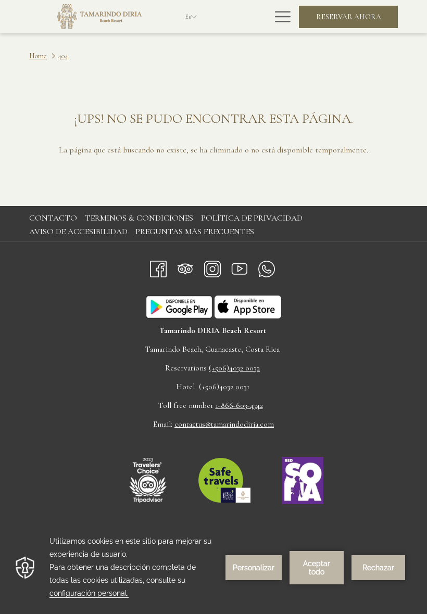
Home (38, 56)
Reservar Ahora (348, 16)
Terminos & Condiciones (139, 218)
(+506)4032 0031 (224, 386)
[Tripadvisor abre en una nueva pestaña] (185, 267)
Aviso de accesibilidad (78, 231)
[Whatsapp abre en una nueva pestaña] (266, 267)
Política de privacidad (252, 218)
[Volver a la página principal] (99, 16)
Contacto (53, 218)
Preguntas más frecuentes (194, 231)
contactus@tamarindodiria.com (224, 424)
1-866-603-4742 (239, 405)
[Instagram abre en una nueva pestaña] (212, 267)
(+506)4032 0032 (234, 368)
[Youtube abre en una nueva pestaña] (239, 267)
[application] (213, 567)
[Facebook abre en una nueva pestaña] (158, 267)
